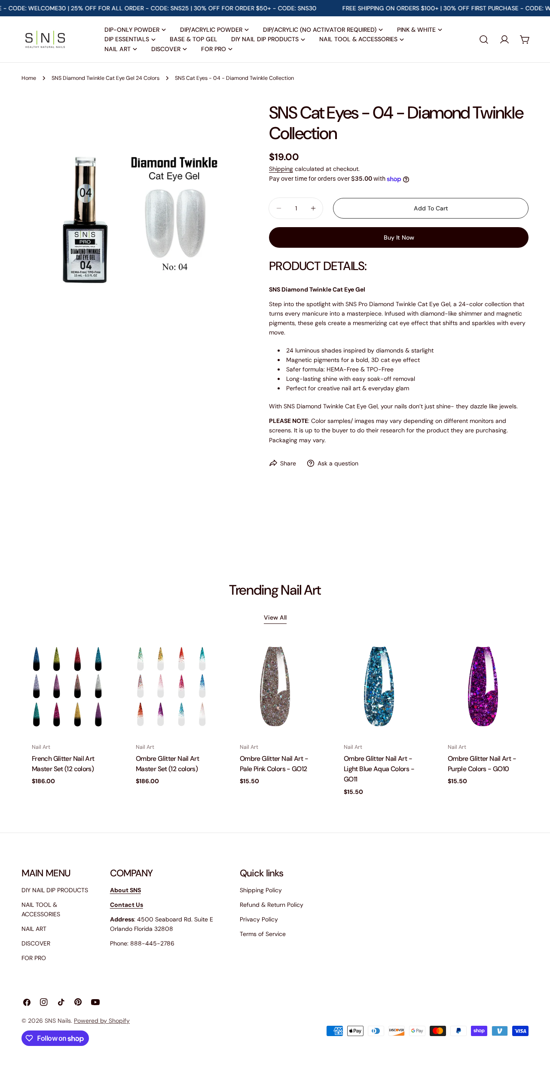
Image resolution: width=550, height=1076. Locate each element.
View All (275, 617)
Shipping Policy (261, 890)
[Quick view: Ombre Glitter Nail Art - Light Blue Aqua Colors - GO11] (412, 660)
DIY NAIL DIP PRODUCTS (54, 890)
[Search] (483, 39)
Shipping (281, 169)
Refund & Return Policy (271, 905)
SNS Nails (58, 1020)
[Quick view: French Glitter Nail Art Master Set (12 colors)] (100, 660)
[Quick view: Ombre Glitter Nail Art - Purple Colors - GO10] (516, 660)
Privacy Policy (259, 919)
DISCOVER (35, 943)
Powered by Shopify (102, 1020)
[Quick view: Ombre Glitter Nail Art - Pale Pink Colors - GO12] (308, 660)
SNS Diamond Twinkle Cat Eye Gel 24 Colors (105, 78)
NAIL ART (33, 929)
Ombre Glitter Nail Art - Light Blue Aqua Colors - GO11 (379, 769)
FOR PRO (33, 958)
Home (28, 78)
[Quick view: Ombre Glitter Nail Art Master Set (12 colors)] (204, 660)
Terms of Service (263, 934)
